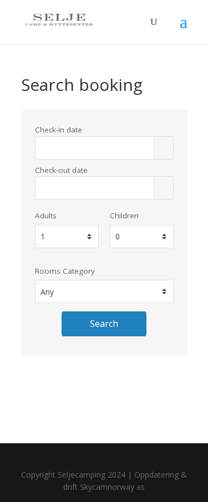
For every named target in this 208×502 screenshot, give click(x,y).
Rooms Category (65, 271)
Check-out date (61, 170)
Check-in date (58, 130)
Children (124, 216)
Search (104, 323)
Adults (46, 216)
